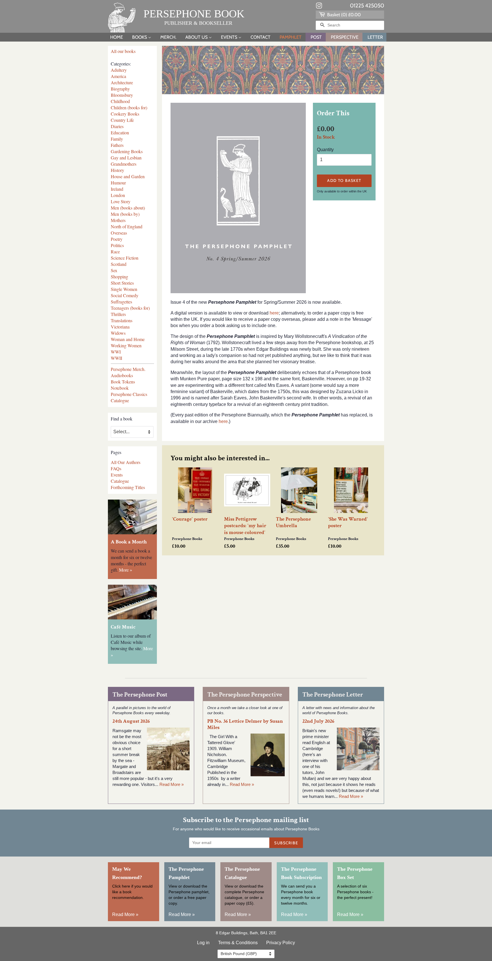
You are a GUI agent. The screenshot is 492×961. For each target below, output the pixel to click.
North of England (126, 226)
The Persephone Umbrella (293, 522)
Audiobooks (122, 375)
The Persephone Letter (332, 695)
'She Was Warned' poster (348, 522)
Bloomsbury (122, 95)
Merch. (168, 37)
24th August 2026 (131, 721)
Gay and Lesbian (126, 158)
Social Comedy (124, 295)
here (274, 313)
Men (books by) (125, 214)
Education (120, 132)
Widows (118, 333)
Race (115, 251)
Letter (375, 37)
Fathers (117, 145)
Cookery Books (125, 114)
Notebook (120, 388)
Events (229, 37)
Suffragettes (121, 302)
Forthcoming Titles (128, 487)
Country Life (122, 120)
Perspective (344, 37)
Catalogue (120, 400)
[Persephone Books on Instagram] (319, 6)
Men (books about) (128, 208)
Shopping (119, 277)
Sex (114, 270)
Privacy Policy (280, 942)
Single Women (124, 289)
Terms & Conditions (238, 942)
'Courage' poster (190, 519)
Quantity (325, 149)
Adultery (119, 70)
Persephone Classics (129, 394)
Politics (117, 245)
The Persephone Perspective (244, 695)
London (118, 195)
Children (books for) (129, 107)
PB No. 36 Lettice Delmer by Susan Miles (245, 724)
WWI (116, 352)
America (118, 76)
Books (140, 37)
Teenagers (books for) (130, 308)
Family (117, 139)
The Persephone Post (139, 695)
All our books (123, 51)
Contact (260, 37)
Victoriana (120, 327)
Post (316, 37)
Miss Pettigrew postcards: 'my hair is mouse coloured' (245, 526)
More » (125, 570)
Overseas (119, 233)
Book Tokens (123, 382)
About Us (197, 37)
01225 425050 (367, 5)
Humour (118, 183)
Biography (120, 89)
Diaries (117, 126)
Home (116, 37)
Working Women (126, 345)
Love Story (120, 201)
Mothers (118, 220)
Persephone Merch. (128, 369)
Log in (203, 942)
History (117, 170)
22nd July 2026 (318, 721)
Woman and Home (128, 339)
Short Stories (122, 283)
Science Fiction (124, 258)
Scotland (118, 264)
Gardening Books (127, 151)
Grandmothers (123, 164)
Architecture (122, 82)
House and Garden (128, 176)
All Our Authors (125, 462)
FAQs (116, 468)
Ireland (117, 189)
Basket (343, 14)
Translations (121, 320)
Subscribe (286, 842)
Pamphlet (291, 37)
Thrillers (118, 314)
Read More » (171, 784)
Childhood (120, 101)
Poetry (116, 239)
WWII (116, 358)
